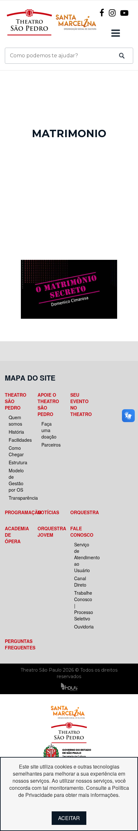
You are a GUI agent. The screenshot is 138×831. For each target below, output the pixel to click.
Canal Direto (80, 581)
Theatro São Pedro (15, 401)
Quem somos (15, 420)
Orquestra (81, 512)
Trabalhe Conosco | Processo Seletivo (83, 606)
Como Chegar (16, 451)
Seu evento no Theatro (81, 404)
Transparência (18, 498)
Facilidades (18, 440)
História (16, 432)
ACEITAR (69, 818)
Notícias (48, 512)
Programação (16, 512)
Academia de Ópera (16, 534)
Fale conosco (81, 531)
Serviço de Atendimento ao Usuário (83, 557)
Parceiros (50, 444)
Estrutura (18, 462)
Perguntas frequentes (16, 644)
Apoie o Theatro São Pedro (48, 404)
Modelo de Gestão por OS (16, 480)
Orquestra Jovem (48, 531)
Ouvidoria (83, 626)
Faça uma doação (48, 430)
